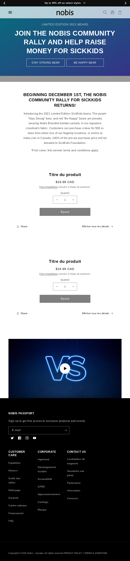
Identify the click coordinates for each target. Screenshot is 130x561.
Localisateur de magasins (76, 461)
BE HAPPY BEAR (85, 62)
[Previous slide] (4, 3)
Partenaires (74, 483)
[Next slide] (125, 3)
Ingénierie (43, 459)
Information (73, 490)
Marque (42, 509)
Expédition (14, 463)
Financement (16, 513)
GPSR (41, 486)
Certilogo (43, 502)
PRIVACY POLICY (73, 553)
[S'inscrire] (65, 430)
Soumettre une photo (75, 473)
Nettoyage (14, 490)
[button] (105, 12)
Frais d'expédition (48, 187)
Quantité (65, 193)
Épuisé (65, 211)
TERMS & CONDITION (95, 553)
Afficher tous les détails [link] (95, 226)
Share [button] (24, 226)
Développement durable (47, 469)
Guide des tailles (14, 480)
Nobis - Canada (35, 553)
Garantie (13, 497)
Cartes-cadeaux (17, 505)
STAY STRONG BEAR (45, 62)
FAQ (11, 520)
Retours (13, 470)
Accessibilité (45, 479)
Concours (72, 498)
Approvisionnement (49, 494)
